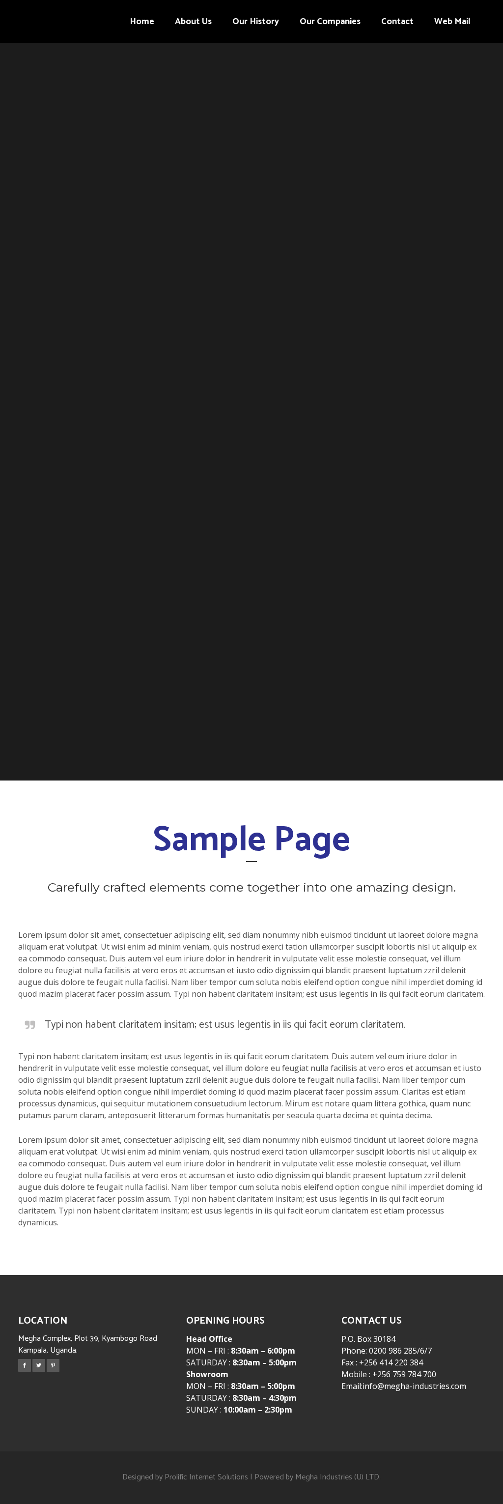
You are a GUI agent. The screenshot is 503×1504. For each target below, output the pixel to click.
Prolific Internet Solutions (206, 1477)
